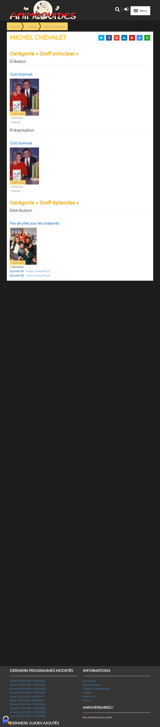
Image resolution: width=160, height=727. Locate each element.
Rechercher (89, 696)
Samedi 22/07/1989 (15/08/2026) (28, 712)
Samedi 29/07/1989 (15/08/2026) (28, 684)
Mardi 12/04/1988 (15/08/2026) (27, 700)
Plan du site (89, 681)
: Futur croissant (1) (30, 271)
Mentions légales (92, 684)
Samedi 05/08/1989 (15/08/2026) (28, 704)
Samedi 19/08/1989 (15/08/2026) (28, 681)
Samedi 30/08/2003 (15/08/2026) (28, 716)
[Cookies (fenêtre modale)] (7, 720)
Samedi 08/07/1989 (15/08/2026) (28, 688)
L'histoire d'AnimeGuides (96, 688)
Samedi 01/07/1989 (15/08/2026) (28, 692)
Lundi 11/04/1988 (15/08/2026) (26, 696)
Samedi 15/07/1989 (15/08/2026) (28, 708)
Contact (87, 700)
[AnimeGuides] (43, 10)
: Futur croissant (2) (30, 275)
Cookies (87, 692)
